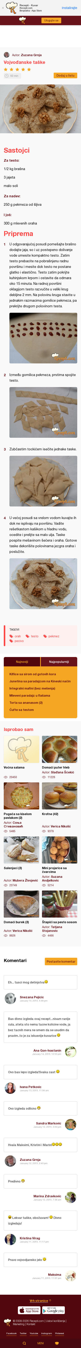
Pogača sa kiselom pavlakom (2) (21, 807)
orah (18, 636)
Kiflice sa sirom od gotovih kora (32, 674)
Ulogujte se (51, 20)
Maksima (54, 1274)
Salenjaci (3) (21, 861)
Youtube (34, 1333)
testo (34, 636)
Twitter (23, 1333)
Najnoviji (22, 661)
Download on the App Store (29, 1310)
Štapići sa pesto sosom (59, 914)
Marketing (18, 1324)
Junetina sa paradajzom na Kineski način (40, 681)
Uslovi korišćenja (55, 1320)
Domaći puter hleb (59, 757)
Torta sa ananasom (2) (26, 702)
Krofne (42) (59, 807)
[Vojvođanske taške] (43, 338)
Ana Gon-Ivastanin (47, 1050)
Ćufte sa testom (21, 709)
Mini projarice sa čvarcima (59, 861)
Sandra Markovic (48, 1123)
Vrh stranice (39, 1300)
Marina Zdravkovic (47, 1196)
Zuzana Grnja (31, 55)
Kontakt (31, 1324)
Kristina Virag (30, 1238)
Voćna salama (21, 757)
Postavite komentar (61, 961)
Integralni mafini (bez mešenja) (32, 688)
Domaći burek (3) (21, 914)
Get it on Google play (53, 1310)
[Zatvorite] (3, 8)
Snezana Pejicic (32, 997)
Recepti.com (7, 1322)
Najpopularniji (59, 661)
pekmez (54, 636)
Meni (40, 1343)
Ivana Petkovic (30, 1087)
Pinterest (59, 1333)
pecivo (19, 641)
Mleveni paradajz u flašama (29, 695)
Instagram (46, 1333)
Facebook (11, 1333)
